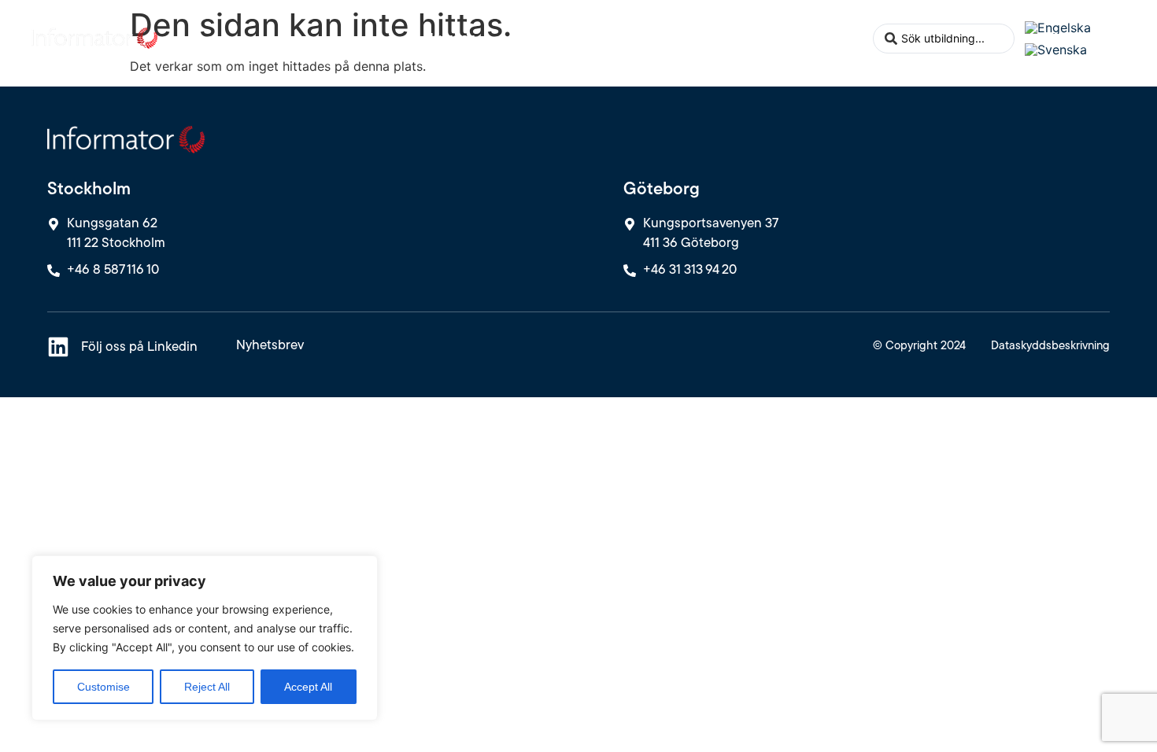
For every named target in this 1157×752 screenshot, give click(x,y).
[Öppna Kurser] (486, 38)
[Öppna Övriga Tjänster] (643, 38)
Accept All (308, 686)
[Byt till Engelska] (1058, 27)
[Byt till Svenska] (1056, 50)
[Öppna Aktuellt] (748, 38)
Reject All (207, 686)
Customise (103, 686)
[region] (204, 638)
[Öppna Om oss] (853, 38)
